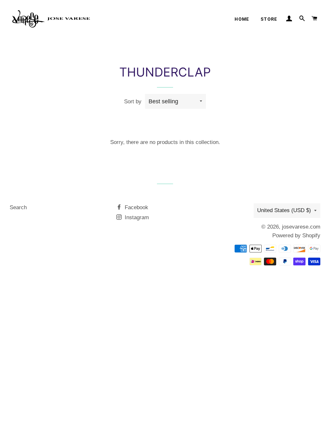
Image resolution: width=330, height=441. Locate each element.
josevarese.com (301, 227)
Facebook (135, 207)
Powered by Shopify (296, 235)
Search (18, 207)
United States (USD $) (284, 210)
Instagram (136, 217)
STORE (269, 19)
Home (242, 19)
